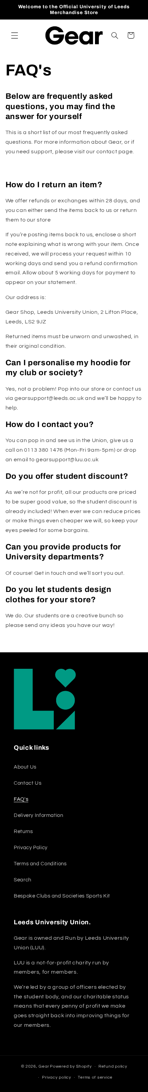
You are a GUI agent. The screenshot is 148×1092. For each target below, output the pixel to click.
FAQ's (21, 799)
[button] (14, 35)
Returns (23, 831)
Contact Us (27, 783)
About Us (25, 767)
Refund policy (112, 1066)
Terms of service (95, 1077)
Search (22, 879)
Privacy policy (56, 1077)
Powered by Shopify (71, 1066)
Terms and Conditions (40, 863)
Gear (44, 1066)
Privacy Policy (30, 847)
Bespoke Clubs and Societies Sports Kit (62, 896)
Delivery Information (38, 815)
